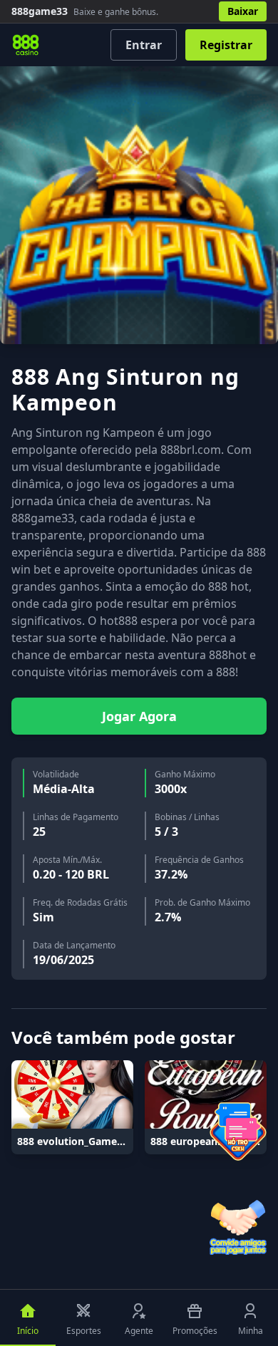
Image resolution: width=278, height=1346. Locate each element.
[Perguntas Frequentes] (238, 1131)
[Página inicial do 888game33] (25, 45)
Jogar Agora (139, 716)
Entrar (143, 45)
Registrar (226, 45)
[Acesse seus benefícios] (238, 1226)
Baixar (242, 11)
